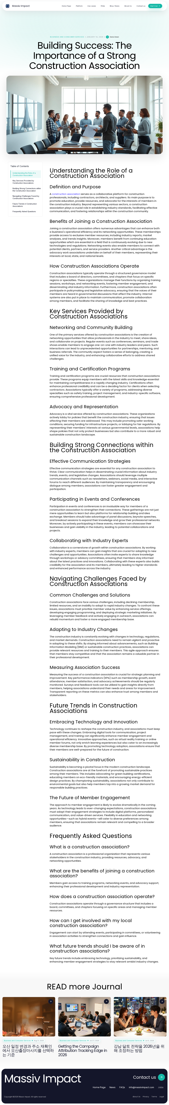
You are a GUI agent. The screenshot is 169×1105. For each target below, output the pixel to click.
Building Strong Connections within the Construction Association (27, 189)
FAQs (122, 1087)
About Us (136, 1096)
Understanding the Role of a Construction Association (24, 174)
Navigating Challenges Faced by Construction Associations (26, 197)
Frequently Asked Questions (24, 211)
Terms (154, 1096)
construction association (66, 194)
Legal (161, 1096)
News (112, 1087)
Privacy (146, 1096)
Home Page (99, 1087)
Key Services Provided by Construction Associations (23, 182)
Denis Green (114, 37)
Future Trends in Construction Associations (25, 205)
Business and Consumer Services (67, 37)
